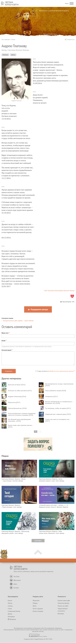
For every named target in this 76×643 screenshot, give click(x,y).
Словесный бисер (14, 611)
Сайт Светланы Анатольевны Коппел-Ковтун (59, 290)
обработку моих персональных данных (61, 371)
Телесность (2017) (14, 402)
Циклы (13, 55)
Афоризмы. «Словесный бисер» (54, 36)
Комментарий (6, 350)
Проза (10, 603)
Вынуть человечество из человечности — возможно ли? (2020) (59, 402)
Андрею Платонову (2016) (17, 396)
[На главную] (2, 3)
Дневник (13, 619)
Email (3, 341)
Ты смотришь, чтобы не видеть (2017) (58, 408)
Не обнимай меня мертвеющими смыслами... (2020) (19, 420)
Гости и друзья (38, 608)
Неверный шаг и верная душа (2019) (58, 414)
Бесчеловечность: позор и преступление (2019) (59, 385)
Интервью (11, 616)
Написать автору (63, 603)
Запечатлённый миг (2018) (17, 408)
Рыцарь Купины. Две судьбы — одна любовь (18, 321)
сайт (62, 630)
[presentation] (73, 14)
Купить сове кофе (64, 600)
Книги (10, 600)
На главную (6, 39)
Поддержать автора (39, 309)
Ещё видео (38, 541)
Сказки (10, 606)
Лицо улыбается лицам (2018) (55, 391)
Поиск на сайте (63, 606)
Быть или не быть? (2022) (16, 385)
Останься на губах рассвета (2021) (20, 391)
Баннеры (61, 614)
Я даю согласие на (55, 371)
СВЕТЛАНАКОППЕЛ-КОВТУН (12, 3)
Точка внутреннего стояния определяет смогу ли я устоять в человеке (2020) (22, 414)
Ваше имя (5, 333)
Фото (34, 606)
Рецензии (36, 600)
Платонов (5, 55)
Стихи (13, 39)
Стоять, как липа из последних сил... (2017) (57, 420)
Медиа (35, 603)
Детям (10, 614)
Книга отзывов (38, 611)
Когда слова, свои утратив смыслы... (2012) (20, 426)
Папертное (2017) (51, 396)
